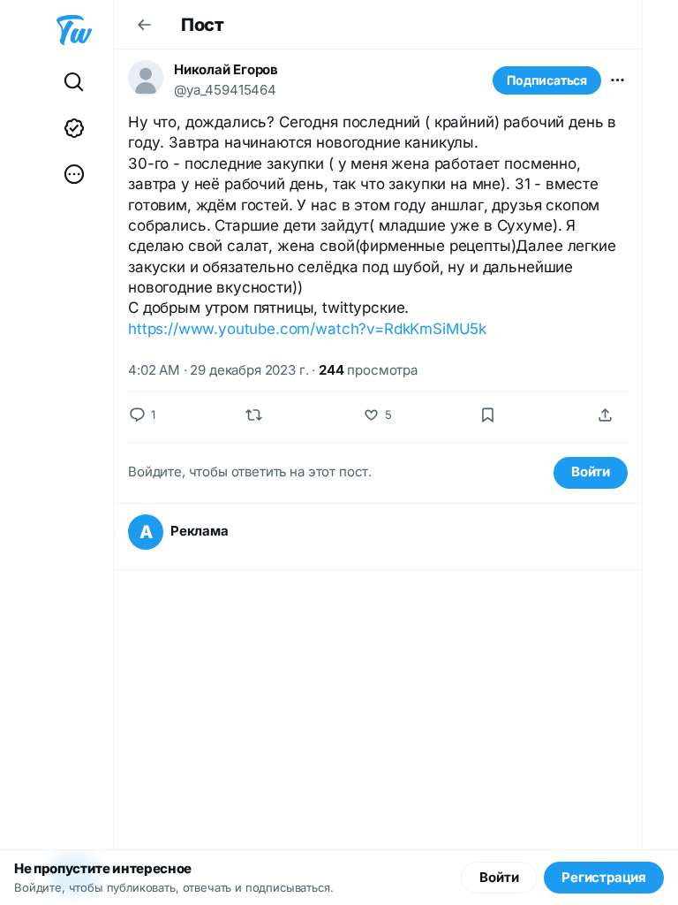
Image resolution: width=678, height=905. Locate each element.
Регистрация (603, 877)
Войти (590, 471)
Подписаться (547, 79)
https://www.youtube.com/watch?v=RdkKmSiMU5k (307, 329)
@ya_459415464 (225, 89)
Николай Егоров (226, 69)
